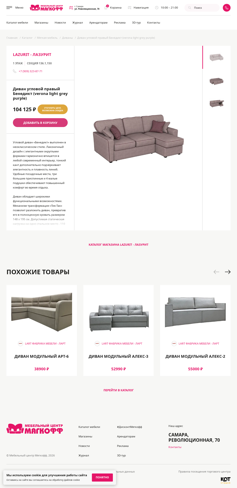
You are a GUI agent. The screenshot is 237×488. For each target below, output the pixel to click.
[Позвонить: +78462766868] (227, 8)
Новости (60, 22)
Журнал (77, 22)
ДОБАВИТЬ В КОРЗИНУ (40, 123)
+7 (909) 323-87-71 (31, 71)
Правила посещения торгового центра (204, 471)
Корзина (114, 7)
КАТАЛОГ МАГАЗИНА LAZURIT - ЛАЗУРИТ (118, 244)
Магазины (41, 22)
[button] (216, 272)
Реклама (120, 22)
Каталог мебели (17, 22)
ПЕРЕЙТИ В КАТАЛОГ (119, 390)
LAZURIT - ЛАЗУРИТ (32, 54)
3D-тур (136, 22)
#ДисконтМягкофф (129, 427)
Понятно (102, 477)
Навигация (141, 7)
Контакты (153, 22)
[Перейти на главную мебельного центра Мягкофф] (46, 7)
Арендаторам (98, 22)
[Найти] (189, 8)
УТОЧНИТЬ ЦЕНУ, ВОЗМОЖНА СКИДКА (52, 109)
